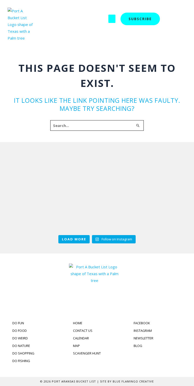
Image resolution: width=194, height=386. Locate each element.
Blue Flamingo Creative (133, 381)
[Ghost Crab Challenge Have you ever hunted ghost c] (159, 171)
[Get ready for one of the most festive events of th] (97, 212)
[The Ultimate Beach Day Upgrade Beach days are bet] (35, 171)
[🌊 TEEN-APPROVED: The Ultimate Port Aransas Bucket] (35, 212)
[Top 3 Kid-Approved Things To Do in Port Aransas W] (97, 171)
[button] (111, 19)
